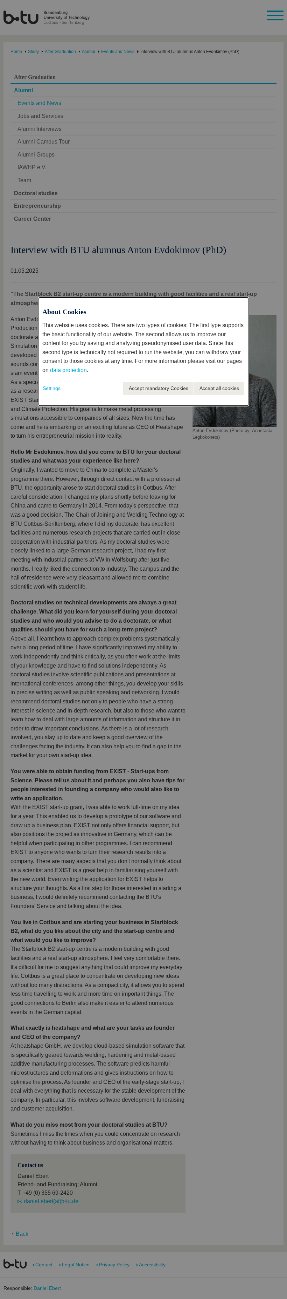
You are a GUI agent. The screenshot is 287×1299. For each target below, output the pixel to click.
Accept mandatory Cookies (158, 388)
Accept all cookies (219, 388)
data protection (68, 370)
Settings (52, 388)
